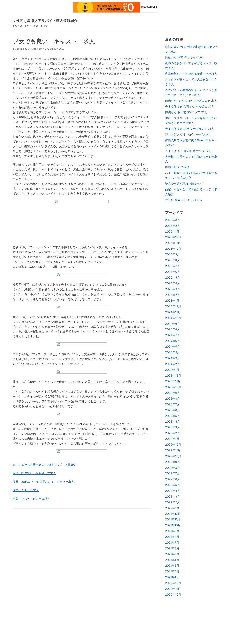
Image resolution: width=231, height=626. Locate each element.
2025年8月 (172, 260)
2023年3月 (172, 427)
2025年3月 (172, 289)
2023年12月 (173, 375)
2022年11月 (173, 450)
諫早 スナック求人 (26, 490)
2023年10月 (173, 387)
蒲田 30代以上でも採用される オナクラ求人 (43, 481)
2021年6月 (172, 548)
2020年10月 (173, 594)
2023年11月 (173, 381)
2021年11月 (172, 519)
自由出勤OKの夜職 (177, 167)
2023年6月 (172, 410)
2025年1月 (172, 300)
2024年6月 (172, 341)
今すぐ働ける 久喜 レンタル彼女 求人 (189, 106)
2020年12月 (173, 583)
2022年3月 (172, 496)
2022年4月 (172, 491)
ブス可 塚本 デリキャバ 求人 (183, 200)
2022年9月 (172, 462)
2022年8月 (172, 467)
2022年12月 (173, 444)
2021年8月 (172, 537)
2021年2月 (172, 571)
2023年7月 (172, 404)
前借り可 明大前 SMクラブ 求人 (186, 112)
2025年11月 (173, 243)
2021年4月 (172, 560)
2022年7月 (172, 473)
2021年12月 (173, 513)
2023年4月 (172, 421)
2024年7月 (172, 335)
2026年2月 (172, 225)
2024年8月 (172, 329)
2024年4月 (172, 352)
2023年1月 (172, 439)
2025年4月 (172, 283)
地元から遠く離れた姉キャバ (184, 183)
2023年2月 (172, 433)
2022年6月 (172, 479)
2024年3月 (172, 358)
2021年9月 (172, 531)
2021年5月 (172, 554)
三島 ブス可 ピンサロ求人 (31, 498)
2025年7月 (172, 266)
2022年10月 (173, 456)
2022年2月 (172, 502)
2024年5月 (172, 346)
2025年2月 (172, 295)
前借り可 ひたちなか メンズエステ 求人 (191, 100)
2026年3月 (172, 220)
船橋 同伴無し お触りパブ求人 (34, 473)
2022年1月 (172, 508)
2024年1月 (172, 369)
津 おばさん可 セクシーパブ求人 (188, 134)
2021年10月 (173, 525)
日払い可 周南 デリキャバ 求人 (185, 57)
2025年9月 (172, 254)
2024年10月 (173, 318)
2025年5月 (172, 277)
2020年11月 (173, 588)
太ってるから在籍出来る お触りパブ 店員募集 (44, 465)
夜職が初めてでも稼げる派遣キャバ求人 (191, 73)
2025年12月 (173, 237)
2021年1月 (172, 577)
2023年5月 (172, 416)
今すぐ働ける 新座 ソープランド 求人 (189, 128)
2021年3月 (172, 565)
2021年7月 (172, 542)
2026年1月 (172, 231)
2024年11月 (173, 312)
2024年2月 (172, 364)
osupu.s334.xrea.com (29, 48)
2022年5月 (172, 485)
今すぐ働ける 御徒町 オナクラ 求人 (188, 151)
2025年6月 (172, 271)
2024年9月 (172, 323)
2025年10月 (173, 248)
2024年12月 (173, 306)
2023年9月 (172, 393)
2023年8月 (172, 398)
